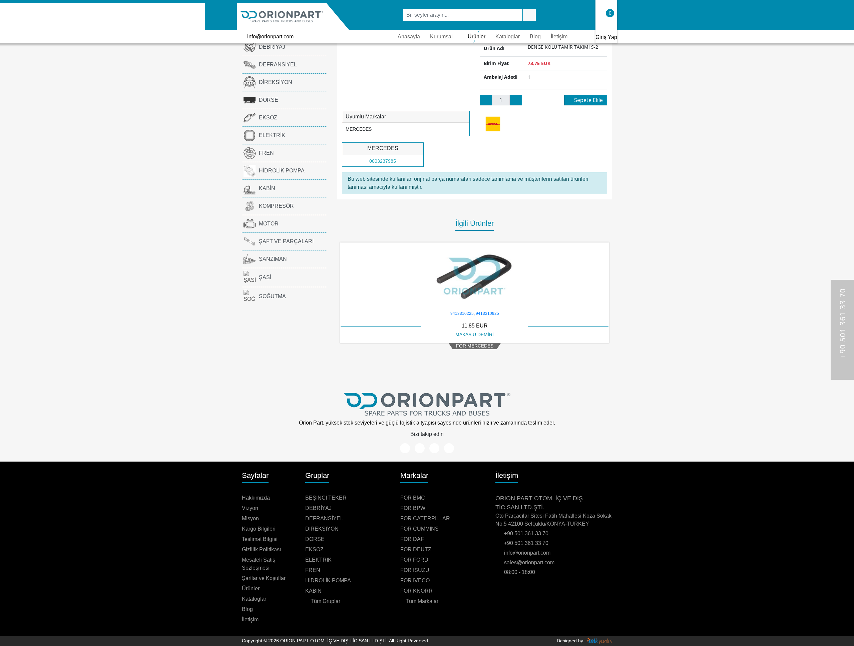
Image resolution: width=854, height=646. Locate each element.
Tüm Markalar (421, 601)
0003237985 (382, 161)
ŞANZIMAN (273, 259)
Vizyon (250, 508)
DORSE (268, 100)
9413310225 (462, 313)
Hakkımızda (256, 498)
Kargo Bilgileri (259, 529)
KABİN (267, 188)
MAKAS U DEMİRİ (474, 334)
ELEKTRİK (272, 135)
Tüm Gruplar (324, 601)
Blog (535, 36)
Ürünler (476, 36)
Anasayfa (409, 36)
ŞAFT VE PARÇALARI (286, 241)
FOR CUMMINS (419, 529)
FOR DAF (412, 539)
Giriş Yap (606, 37)
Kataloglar (507, 36)
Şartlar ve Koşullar (264, 578)
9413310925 (487, 313)
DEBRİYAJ (272, 47)
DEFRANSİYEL (278, 64)
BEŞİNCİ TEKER (326, 498)
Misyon (250, 518)
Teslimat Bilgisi (260, 539)
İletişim (559, 36)
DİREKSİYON (275, 82)
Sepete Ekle (588, 100)
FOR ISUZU (414, 570)
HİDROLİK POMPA (282, 170)
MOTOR (269, 223)
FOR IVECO (415, 580)
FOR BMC (412, 498)
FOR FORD (414, 560)
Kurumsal (441, 36)
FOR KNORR (416, 591)
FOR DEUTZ (415, 549)
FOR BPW (412, 508)
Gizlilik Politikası (261, 549)
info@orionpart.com (270, 36)
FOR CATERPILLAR (425, 518)
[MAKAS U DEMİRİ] (474, 276)
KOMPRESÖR (276, 206)
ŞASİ (265, 277)
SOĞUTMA (272, 296)
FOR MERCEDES (474, 346)
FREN (266, 153)
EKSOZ (268, 117)
